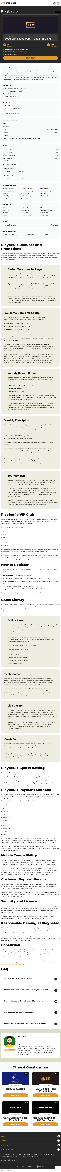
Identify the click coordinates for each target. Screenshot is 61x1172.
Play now (30, 58)
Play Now (15, 1095)
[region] (31, 75)
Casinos (3, 1136)
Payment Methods (7, 1149)
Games (3, 1140)
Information (5, 1145)
